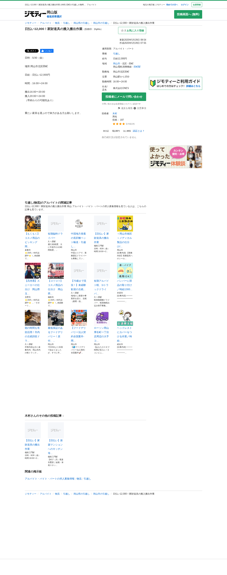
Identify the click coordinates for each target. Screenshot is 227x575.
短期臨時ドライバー (55, 235)
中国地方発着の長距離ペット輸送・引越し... (78, 240)
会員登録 (197, 5)
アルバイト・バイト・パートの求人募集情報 (49, 478)
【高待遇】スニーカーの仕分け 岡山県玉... (32, 287)
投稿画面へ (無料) (188, 14)
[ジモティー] (35, 14)
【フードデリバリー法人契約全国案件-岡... (78, 334)
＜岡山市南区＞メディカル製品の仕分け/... (124, 240)
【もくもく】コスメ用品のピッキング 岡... (32, 240)
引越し (66, 23)
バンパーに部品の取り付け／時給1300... (124, 285)
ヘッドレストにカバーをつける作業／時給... (124, 334)
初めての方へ (172, 5)
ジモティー (30, 23)
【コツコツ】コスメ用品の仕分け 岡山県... (55, 287)
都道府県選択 (54, 16)
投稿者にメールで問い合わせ (124, 96)
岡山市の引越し (101, 23)
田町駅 (137, 66)
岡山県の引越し (82, 23)
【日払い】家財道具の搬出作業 (101, 238)
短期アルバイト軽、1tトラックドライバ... (101, 287)
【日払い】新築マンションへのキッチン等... (55, 447)
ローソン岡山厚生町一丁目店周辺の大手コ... (101, 334)
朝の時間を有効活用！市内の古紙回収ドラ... (32, 334)
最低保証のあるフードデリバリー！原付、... (55, 334)
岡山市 (116, 63)
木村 (114, 113)
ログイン (185, 5)
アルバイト (45, 23)
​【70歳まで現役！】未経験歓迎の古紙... (78, 285)
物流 (57, 23)
